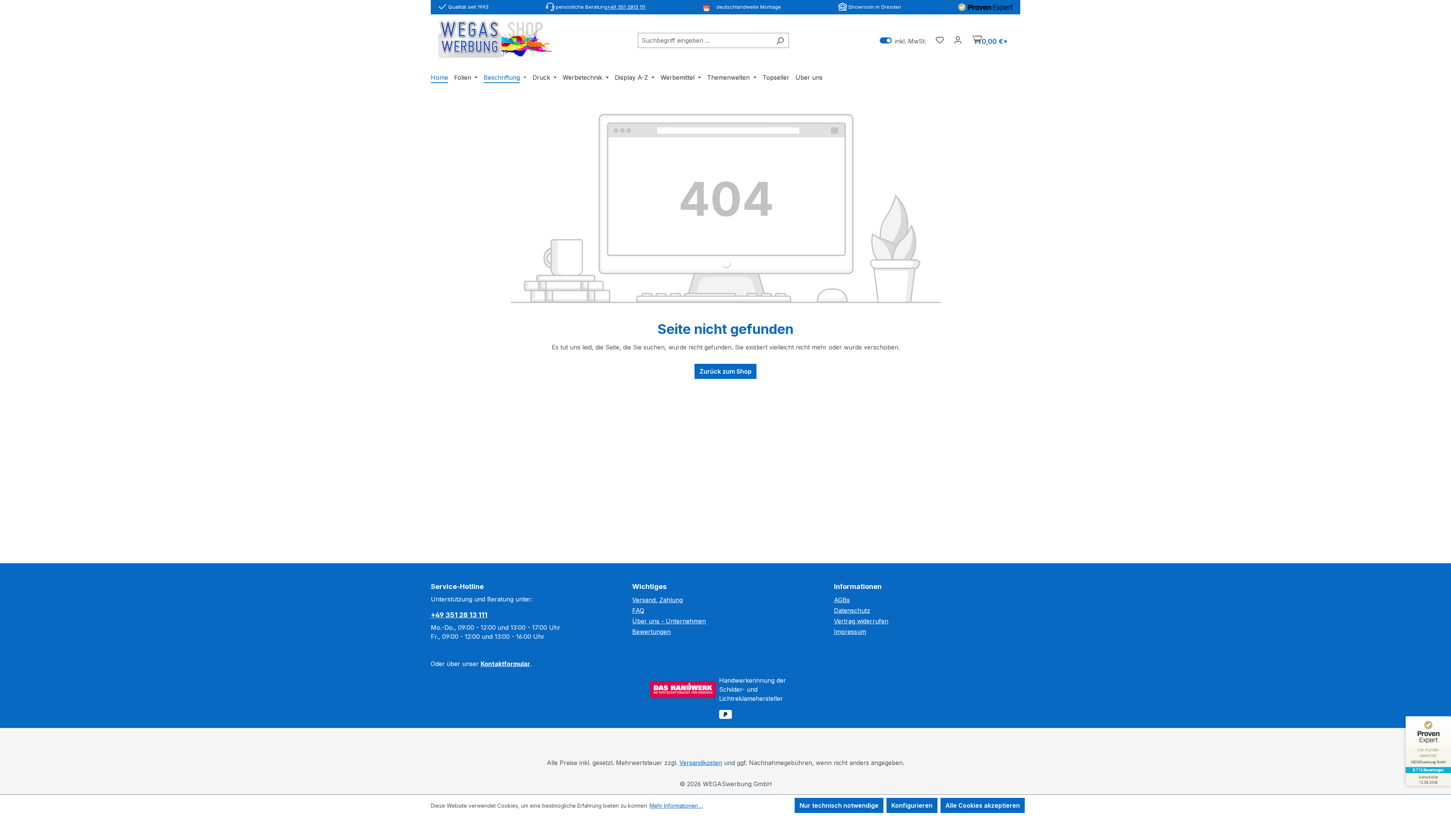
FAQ (638, 610)
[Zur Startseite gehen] (495, 39)
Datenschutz (852, 610)
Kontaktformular (505, 664)
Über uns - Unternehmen (669, 621)
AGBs (842, 600)
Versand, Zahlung (657, 600)
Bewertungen (651, 631)
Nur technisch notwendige (839, 805)
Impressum (850, 631)
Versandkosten (700, 763)
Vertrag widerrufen (861, 621)
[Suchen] (780, 40)
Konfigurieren (912, 805)
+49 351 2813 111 (626, 7)
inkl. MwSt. (903, 40)
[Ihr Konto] (958, 39)
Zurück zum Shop (725, 371)
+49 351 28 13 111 (459, 615)
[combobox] (705, 40)
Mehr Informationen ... (676, 805)
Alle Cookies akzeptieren (982, 805)
